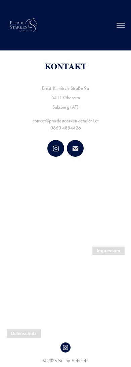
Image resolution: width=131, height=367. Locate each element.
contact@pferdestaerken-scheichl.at (65, 121)
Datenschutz (24, 333)
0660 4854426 (65, 128)
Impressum (108, 250)
